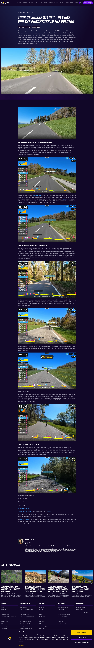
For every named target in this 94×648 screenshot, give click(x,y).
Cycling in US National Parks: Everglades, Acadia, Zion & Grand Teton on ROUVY (35, 589)
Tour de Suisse (24, 519)
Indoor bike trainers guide (26, 628)
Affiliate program (42, 616)
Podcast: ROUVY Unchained (64, 626)
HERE (49, 511)
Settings (21, 645)
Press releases (42, 619)
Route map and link (23, 508)
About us (41, 609)
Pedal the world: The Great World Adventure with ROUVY (10, 589)
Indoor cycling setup (62, 616)
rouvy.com (87, 2)
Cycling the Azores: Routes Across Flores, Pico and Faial (80, 589)
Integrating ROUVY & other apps (8, 616)
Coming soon (4, 628)
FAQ (2, 623)
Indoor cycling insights (63, 607)
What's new (3, 609)
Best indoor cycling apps (63, 612)
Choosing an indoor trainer (64, 614)
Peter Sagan (65, 199)
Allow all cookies (81, 632)
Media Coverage (42, 623)
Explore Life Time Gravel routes (27, 616)
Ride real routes (23, 607)
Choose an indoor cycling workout (27, 612)
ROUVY (62, 3)
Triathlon (39, 3)
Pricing (2, 607)
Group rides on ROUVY (25, 623)
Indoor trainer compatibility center (9, 612)
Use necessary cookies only (82, 642)
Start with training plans (25, 621)
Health (77, 3)
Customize (81, 637)
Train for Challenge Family (26, 619)
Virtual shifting (4, 619)
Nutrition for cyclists (62, 623)
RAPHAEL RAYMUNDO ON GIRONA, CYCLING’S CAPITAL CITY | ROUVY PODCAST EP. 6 (58, 589)
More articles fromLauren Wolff (32, 553)
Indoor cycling (53, 3)
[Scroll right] (91, 583)
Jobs (40, 612)
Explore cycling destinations (26, 609)
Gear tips (60, 619)
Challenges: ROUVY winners (26, 626)
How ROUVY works (5, 614)
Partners (41, 614)
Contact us (41, 607)
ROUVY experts (61, 609)
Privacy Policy (42, 628)
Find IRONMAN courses (25, 614)
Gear (45, 3)
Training (31, 3)
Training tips (60, 621)
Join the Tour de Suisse (24, 511)
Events (25, 3)
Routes (19, 3)
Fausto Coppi (37, 195)
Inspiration (69, 3)
